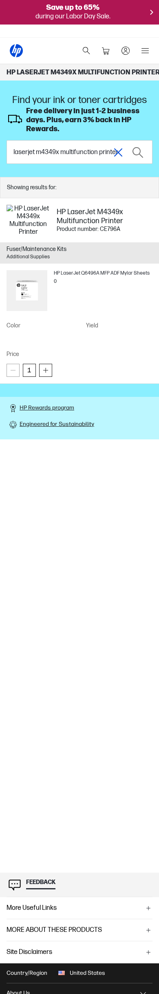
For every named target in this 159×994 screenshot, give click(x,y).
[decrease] (13, 370)
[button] (79, 908)
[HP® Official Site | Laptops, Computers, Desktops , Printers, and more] (16, 50)
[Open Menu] (145, 50)
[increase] (45, 370)
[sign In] (125, 50)
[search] (86, 50)
